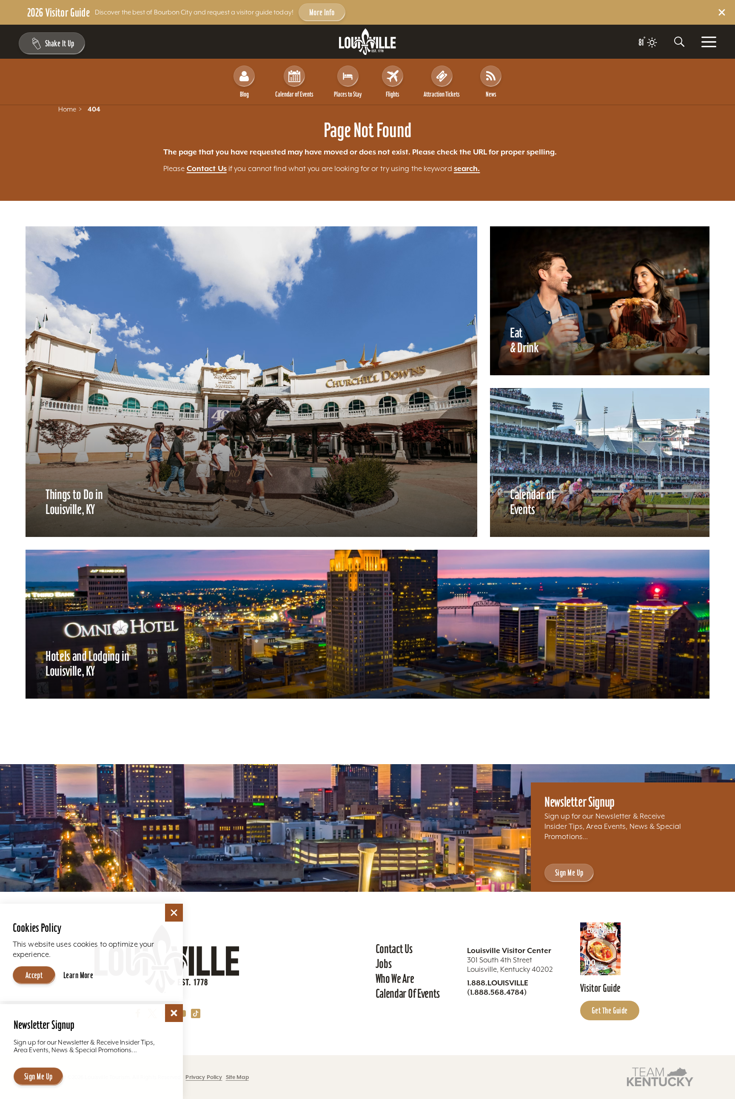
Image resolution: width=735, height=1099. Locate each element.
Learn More (78, 975)
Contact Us (207, 168)
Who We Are (395, 978)
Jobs (384, 964)
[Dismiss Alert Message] (722, 12)
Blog (244, 94)
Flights (392, 94)
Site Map (237, 1077)
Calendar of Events (294, 94)
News (491, 94)
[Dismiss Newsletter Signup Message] (174, 1013)
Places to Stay (348, 94)
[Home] (367, 42)
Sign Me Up (569, 872)
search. (467, 168)
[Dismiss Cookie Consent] (174, 913)
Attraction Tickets (442, 94)
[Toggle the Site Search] (679, 41)
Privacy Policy (203, 1077)
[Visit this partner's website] (660, 1076)
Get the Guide (610, 1010)
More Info (322, 12)
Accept (34, 975)
